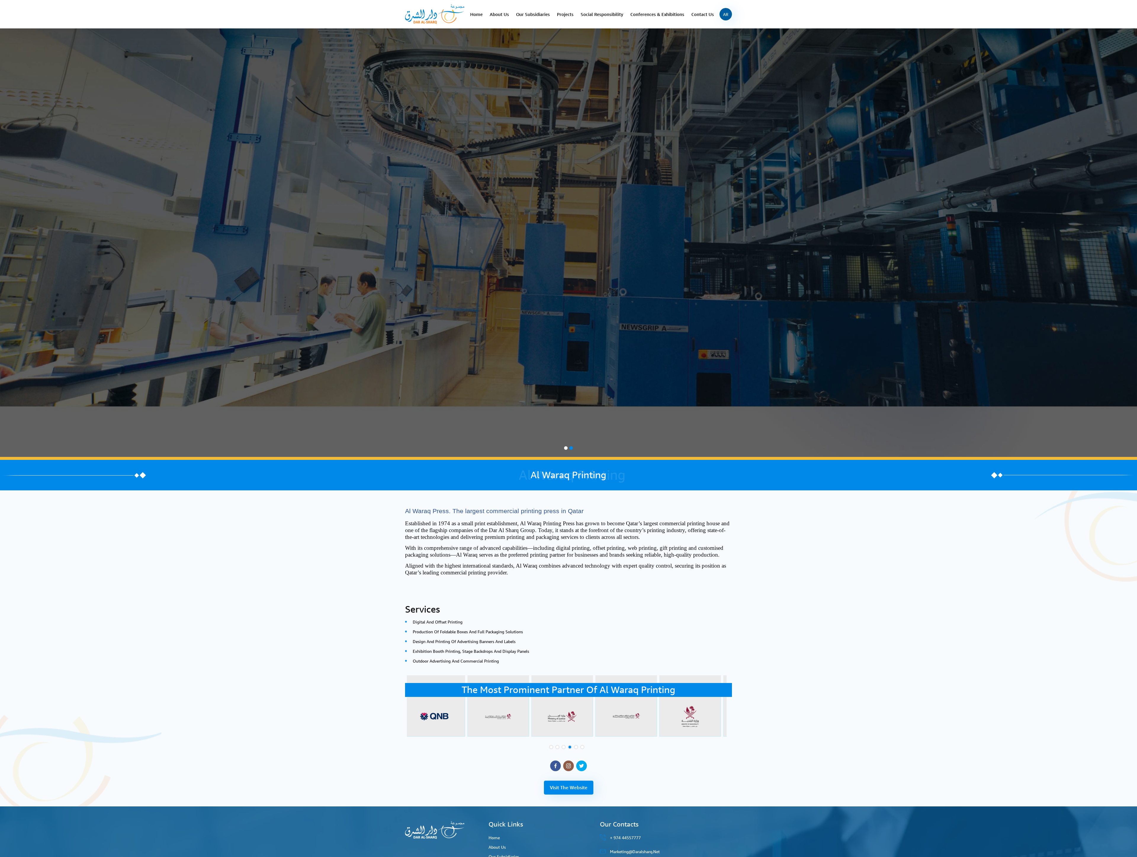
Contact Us (702, 14)
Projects (565, 14)
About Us (499, 14)
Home (476, 14)
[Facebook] (555, 766)
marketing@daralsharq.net (635, 851)
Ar (725, 14)
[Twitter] (581, 766)
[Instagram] (568, 766)
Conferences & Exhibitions (657, 14)
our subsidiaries (533, 14)
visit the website (568, 787)
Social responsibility (602, 14)
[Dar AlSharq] (434, 14)
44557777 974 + (625, 837)
